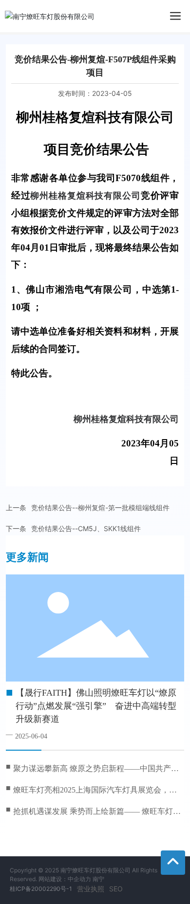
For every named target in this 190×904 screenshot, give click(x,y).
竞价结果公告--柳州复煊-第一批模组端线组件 (100, 507)
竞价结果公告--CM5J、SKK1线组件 (86, 528)
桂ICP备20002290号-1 (41, 888)
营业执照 (90, 889)
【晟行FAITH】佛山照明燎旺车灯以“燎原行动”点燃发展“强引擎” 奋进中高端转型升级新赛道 (96, 706)
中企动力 (79, 879)
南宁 (98, 879)
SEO (116, 889)
